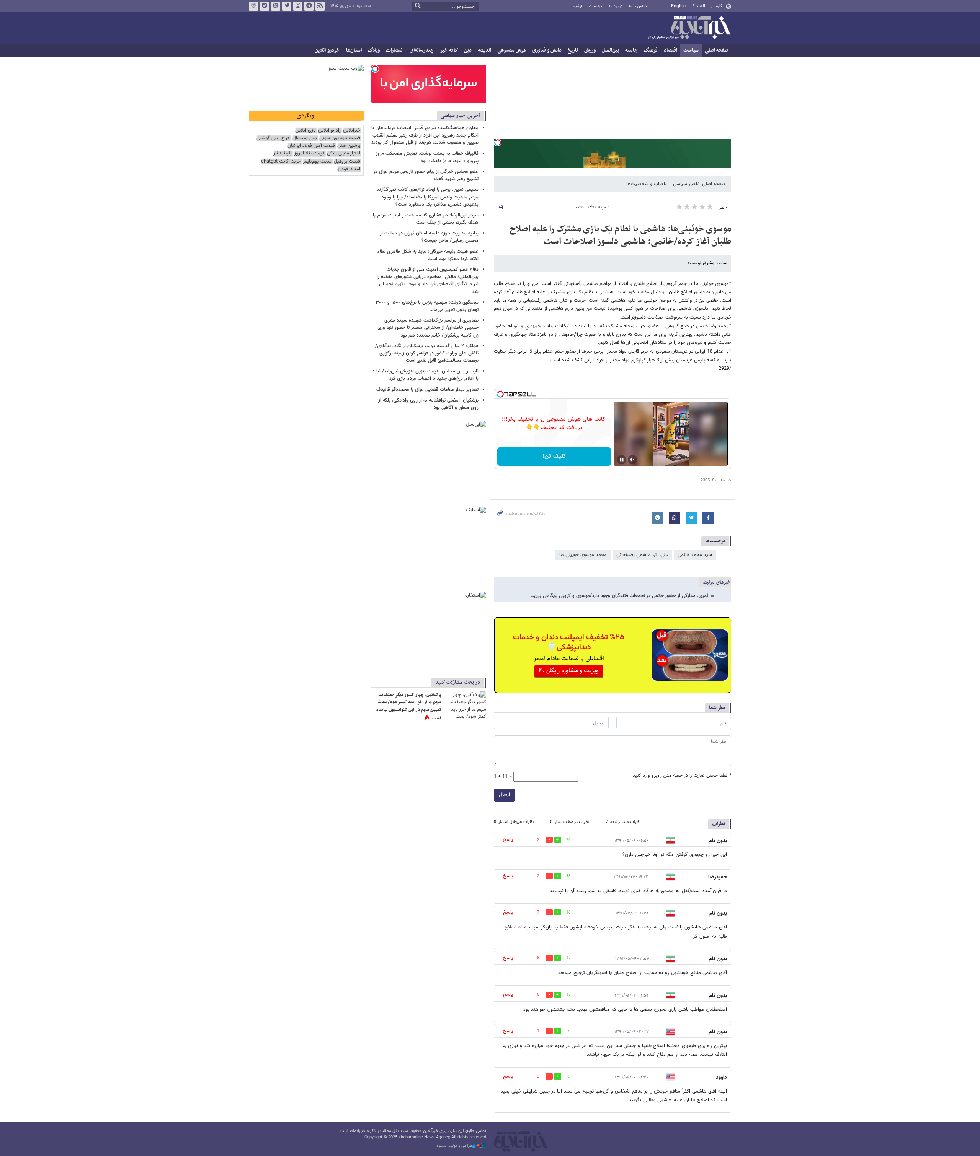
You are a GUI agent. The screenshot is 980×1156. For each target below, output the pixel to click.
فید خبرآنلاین (320, 6)
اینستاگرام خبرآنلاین (297, 6)
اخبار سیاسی (685, 184)
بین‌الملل (610, 50)
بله (264, 6)
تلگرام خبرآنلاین (309, 6)
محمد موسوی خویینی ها (583, 555)
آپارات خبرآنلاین (275, 6)
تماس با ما (638, 6)
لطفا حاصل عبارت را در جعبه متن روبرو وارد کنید (682, 775)
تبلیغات (595, 6)
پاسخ (508, 840)
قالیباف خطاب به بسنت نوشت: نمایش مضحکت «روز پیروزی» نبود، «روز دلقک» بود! (427, 157)
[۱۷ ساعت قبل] (465, 705)
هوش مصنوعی (511, 50)
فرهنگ (651, 50)
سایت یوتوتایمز (317, 161)
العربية (699, 6)
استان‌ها (354, 50)
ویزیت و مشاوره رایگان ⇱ (569, 671)
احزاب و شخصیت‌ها (645, 184)
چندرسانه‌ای (422, 50)
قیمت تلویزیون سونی (339, 138)
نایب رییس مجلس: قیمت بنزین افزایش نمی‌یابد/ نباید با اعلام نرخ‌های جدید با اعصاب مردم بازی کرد (425, 374)
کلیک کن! (554, 456)
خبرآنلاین (689, 28)
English (678, 6)
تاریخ (573, 50)
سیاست (691, 50)
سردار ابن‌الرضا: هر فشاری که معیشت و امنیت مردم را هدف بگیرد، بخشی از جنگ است (426, 218)
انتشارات (394, 50)
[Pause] (621, 459)
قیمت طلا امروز (309, 153)
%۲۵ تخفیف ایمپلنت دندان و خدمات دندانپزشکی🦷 (568, 642)
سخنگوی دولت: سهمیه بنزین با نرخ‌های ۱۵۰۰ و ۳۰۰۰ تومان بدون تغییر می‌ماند (427, 306)
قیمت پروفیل (347, 161)
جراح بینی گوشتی (273, 138)
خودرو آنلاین (327, 50)
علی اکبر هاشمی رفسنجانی (642, 555)
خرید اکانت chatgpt (281, 161)
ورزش (590, 50)
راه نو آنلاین (329, 130)
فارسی (716, 6)
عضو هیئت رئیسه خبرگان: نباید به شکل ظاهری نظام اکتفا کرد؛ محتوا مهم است (428, 255)
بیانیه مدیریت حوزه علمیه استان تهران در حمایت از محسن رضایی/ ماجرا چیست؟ (429, 236)
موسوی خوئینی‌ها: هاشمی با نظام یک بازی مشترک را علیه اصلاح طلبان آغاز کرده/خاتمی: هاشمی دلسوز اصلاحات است (620, 235)
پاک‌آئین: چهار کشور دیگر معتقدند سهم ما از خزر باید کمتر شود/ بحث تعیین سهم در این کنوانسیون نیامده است (408, 706)
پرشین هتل (348, 146)
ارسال (504, 794)
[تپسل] (497, 142)
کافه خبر (449, 50)
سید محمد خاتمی (695, 555)
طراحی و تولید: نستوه (454, 1146)
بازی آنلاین (305, 130)
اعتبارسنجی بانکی (343, 153)
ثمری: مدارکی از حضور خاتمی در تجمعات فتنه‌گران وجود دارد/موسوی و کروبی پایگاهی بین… (619, 596)
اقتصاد (670, 50)
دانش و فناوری (547, 50)
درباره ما (615, 6)
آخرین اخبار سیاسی (460, 115)
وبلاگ (374, 50)
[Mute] (632, 459)
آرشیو (577, 6)
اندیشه (484, 50)
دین (468, 50)
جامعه (631, 50)
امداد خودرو (348, 169)
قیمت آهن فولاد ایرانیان (311, 146)
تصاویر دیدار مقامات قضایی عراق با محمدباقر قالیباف (427, 389)
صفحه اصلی (716, 50)
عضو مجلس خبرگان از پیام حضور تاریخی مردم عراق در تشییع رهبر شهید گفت (426, 175)
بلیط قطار (282, 153)
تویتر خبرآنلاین (286, 6)
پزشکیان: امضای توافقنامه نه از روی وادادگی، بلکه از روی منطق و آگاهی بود (428, 404)
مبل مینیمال (304, 138)
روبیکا (253, 6)
